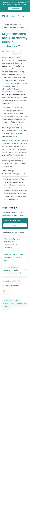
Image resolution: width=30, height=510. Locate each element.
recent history (14, 57)
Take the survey (15, 9)
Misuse (17, 300)
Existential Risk (21, 303)
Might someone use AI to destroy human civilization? (14, 25)
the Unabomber (14, 69)
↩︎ (17, 199)
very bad (13, 199)
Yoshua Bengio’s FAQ (16, 174)
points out (17, 179)
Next (14, 225)
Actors (5, 307)
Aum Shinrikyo (7, 80)
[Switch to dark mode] (23, 16)
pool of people (10, 141)
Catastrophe (8, 303)
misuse (14, 136)
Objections (7, 300)
